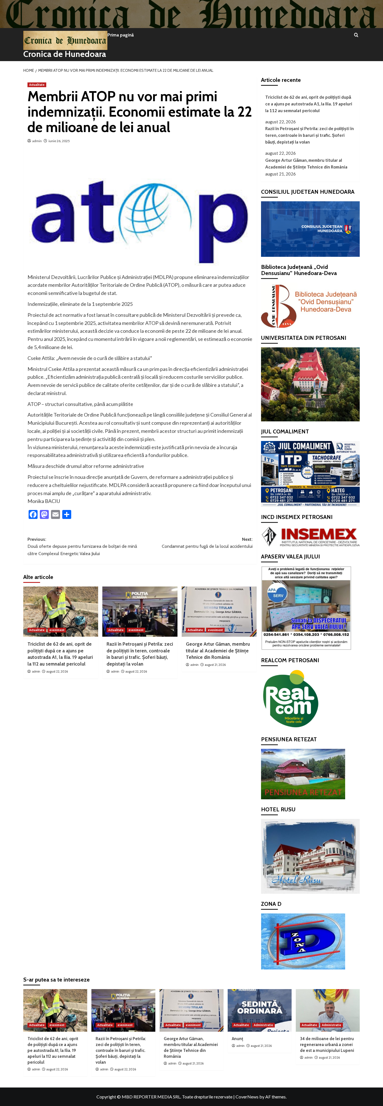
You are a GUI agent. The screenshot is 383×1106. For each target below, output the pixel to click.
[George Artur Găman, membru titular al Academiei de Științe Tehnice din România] (219, 611)
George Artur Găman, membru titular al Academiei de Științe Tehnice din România (218, 650)
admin (37, 141)
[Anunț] (260, 1010)
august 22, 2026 (57, 671)
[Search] (356, 35)
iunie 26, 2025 (59, 141)
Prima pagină (120, 35)
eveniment (56, 630)
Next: (207, 543)
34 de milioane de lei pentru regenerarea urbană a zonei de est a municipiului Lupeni (327, 1044)
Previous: (82, 546)
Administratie (263, 1025)
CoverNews (247, 1096)
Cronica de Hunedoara (64, 54)
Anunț (237, 1038)
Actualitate (37, 85)
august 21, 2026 (215, 665)
